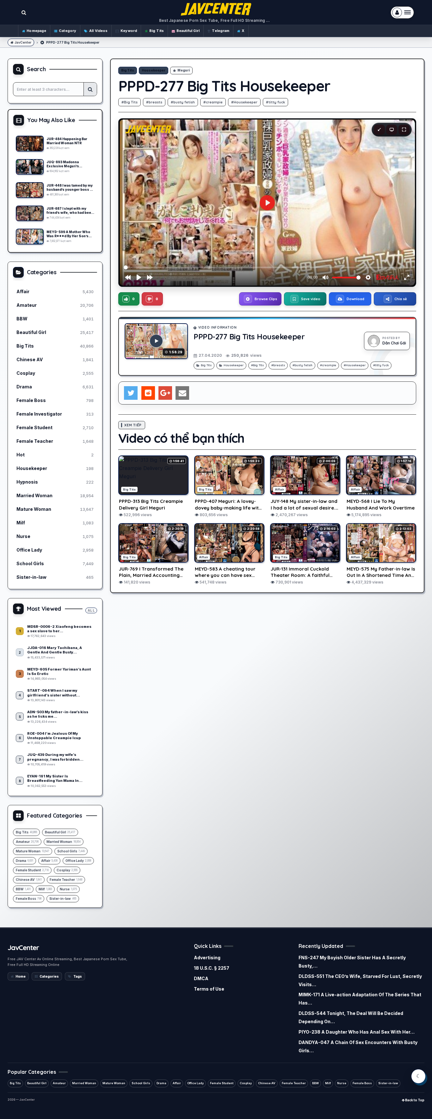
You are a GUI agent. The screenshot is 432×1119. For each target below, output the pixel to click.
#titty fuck (275, 102)
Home (20, 976)
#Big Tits (129, 102)
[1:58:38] (30, 236)
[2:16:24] (30, 213)
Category (67, 30)
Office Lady (195, 1083)
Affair (177, 1083)
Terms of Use (209, 989)
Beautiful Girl (188, 30)
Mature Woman (113, 1083)
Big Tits (156, 30)
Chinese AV (266, 1083)
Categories (49, 976)
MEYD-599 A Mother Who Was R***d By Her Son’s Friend (68, 234)
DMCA (201, 978)
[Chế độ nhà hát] (391, 130)
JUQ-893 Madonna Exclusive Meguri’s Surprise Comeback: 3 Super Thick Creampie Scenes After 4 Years (65, 164)
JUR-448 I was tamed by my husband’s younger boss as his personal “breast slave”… (70, 187)
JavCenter (23, 42)
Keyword (128, 30)
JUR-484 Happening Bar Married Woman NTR (66, 141)
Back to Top (414, 1100)
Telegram (220, 30)
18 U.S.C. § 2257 (211, 968)
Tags (77, 976)
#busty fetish (183, 102)
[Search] (90, 89)
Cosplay (246, 1083)
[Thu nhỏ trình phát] (379, 130)
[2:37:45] (30, 167)
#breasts (154, 102)
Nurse (341, 1083)
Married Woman (84, 1083)
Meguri (183, 70)
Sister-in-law (388, 1083)
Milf (328, 1083)
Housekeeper (153, 70)
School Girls (141, 1083)
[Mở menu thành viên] (402, 12)
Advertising (207, 957)
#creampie (213, 102)
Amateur (59, 1083)
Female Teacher (294, 1083)
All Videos (98, 30)
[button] (128, 299)
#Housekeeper (244, 102)
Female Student (221, 1083)
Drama (161, 1083)
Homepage (36, 30)
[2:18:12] (30, 190)
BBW (315, 1083)
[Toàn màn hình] (404, 130)
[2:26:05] (30, 143)
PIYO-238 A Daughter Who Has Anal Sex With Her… (357, 1032)
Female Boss (362, 1083)
